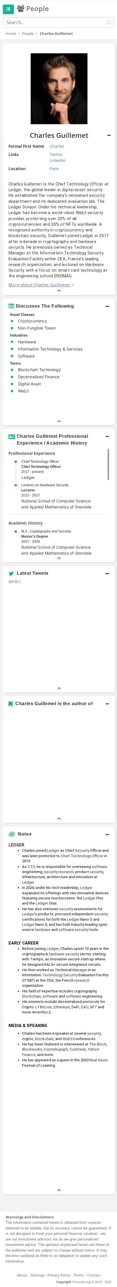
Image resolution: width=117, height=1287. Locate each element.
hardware (87, 241)
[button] (59, 169)
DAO (84, 1007)
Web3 (81, 212)
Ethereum (62, 1007)
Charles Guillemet (25, 184)
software (99, 867)
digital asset (74, 189)
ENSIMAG (63, 276)
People (28, 33)
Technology (75, 253)
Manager (17, 253)
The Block (97, 1044)
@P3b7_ (15, 581)
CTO (31, 867)
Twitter (56, 154)
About (22, 1275)
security (95, 189)
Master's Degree (34, 536)
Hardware (94, 264)
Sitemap (37, 1275)
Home (11, 33)
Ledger (15, 189)
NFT (93, 1007)
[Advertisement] (58, 1128)
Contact (94, 1275)
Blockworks (32, 1049)
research (17, 264)
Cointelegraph (56, 1049)
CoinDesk (78, 1049)
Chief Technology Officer (79, 184)
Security (95, 253)
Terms (79, 1275)
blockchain (19, 235)
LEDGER (16, 845)
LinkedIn (58, 160)
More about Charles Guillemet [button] (39, 285)
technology (91, 270)
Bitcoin (46, 1007)
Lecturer (28, 490)
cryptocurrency (69, 230)
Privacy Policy (58, 1275)
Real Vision (98, 1060)
